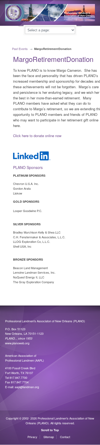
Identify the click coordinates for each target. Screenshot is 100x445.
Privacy (32, 437)
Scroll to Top (50, 430)
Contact (65, 437)
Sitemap (48, 437)
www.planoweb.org (17, 343)
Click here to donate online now (37, 135)
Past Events (20, 48)
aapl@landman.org (27, 387)
